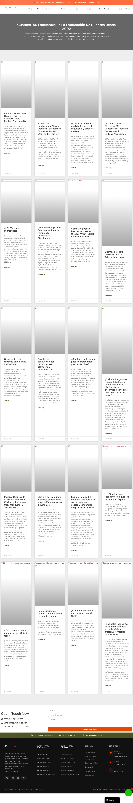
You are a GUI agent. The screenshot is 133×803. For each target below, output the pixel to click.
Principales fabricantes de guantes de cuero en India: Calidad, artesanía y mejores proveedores (117, 629)
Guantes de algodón (43, 762)
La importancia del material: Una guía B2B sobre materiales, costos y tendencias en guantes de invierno (83, 502)
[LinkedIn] (18, 778)
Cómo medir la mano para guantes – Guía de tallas (16, 633)
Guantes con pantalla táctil (46, 774)
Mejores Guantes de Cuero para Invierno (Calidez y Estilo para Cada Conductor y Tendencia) (15, 502)
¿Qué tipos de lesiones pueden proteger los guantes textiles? (83, 362)
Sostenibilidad (89, 767)
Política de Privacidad (100, 789)
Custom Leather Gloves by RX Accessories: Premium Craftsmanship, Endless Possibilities (116, 128)
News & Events (90, 771)
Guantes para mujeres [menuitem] (69, 9)
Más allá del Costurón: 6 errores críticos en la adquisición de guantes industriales (50, 501)
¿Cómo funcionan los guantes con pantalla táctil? (82, 613)
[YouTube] (23, 778)
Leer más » (8, 153)
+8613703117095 (120, 764)
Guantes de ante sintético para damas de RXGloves (15, 362)
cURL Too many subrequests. (12, 229)
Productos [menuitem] (88, 9)
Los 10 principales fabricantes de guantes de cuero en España (117, 497)
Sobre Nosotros (90, 753)
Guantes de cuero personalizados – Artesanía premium (115, 254)
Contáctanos (89, 775)
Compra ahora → (93, 2)
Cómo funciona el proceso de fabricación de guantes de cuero (50, 613)
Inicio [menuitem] (30, 9)
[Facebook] (7, 778)
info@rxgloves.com (120, 756)
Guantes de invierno (43, 770)
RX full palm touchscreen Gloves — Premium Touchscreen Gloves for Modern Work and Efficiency (49, 128)
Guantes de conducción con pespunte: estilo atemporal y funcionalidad (46, 364)
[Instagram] (13, 778)
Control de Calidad (91, 763)
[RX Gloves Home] (13, 9)
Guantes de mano (43, 766)
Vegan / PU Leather (43, 758)
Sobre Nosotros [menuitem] (105, 9)
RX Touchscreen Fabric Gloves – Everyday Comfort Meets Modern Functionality (16, 117)
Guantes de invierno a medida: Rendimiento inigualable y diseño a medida (82, 127)
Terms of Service (114, 789)
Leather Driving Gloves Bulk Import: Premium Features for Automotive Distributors (50, 232)
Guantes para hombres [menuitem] (45, 9)
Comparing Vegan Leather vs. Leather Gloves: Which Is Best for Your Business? (82, 232)
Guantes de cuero (43, 754)
